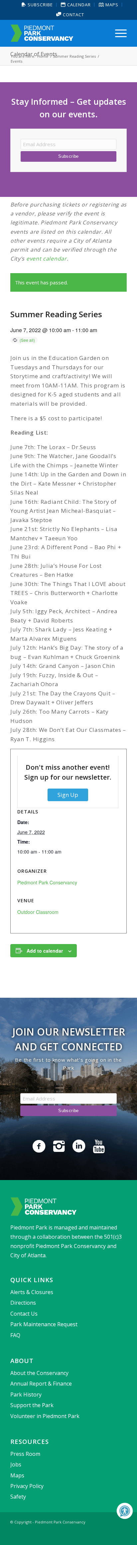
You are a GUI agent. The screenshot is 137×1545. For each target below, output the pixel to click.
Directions (23, 1302)
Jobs (15, 1464)
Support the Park (32, 1405)
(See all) (27, 340)
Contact (73, 15)
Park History (26, 1394)
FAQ (15, 1335)
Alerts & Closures (31, 1292)
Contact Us (24, 1313)
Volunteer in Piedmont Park (44, 1416)
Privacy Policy (27, 1486)
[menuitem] (37, 5)
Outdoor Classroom (38, 912)
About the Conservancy (39, 1373)
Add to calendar (45, 950)
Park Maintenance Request (43, 1324)
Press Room (25, 1453)
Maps (17, 1475)
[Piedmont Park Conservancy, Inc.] (56, 33)
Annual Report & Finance (41, 1383)
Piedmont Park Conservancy (47, 882)
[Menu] (117, 33)
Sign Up (68, 795)
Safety (18, 1496)
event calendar (46, 258)
